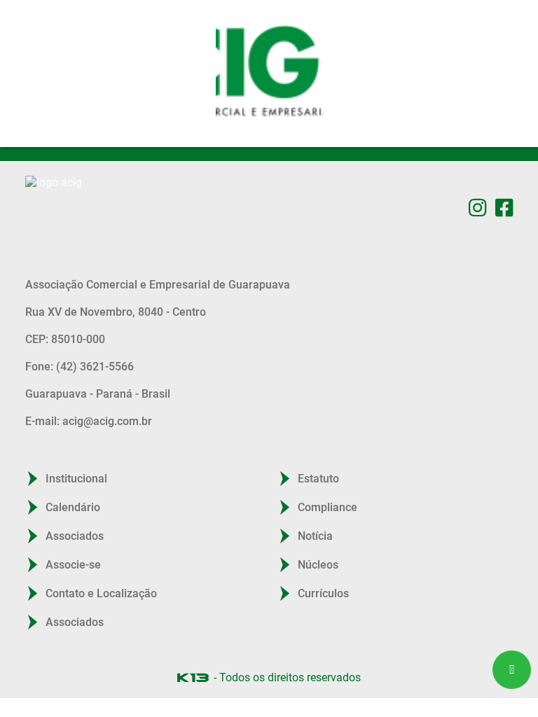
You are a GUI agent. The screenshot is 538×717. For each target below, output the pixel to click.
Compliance (327, 507)
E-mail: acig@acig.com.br (88, 421)
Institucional (76, 478)
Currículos (323, 593)
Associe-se (73, 564)
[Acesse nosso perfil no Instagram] (477, 207)
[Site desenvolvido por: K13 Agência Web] (193, 677)
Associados (75, 536)
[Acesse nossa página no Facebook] (504, 207)
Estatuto (318, 478)
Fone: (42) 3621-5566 (79, 366)
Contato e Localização (101, 593)
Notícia (315, 536)
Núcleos (318, 564)
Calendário (73, 507)
